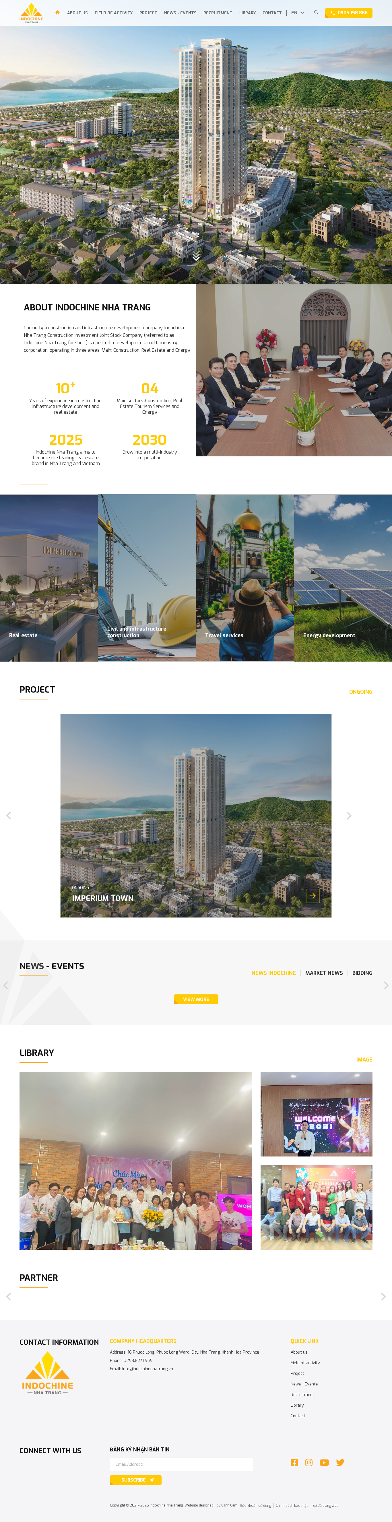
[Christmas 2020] (316, 1207)
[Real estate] (49, 578)
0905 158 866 (353, 13)
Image (364, 1059)
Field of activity (114, 13)
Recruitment (217, 13)
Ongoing (360, 692)
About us (77, 13)
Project (148, 13)
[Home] (57, 13)
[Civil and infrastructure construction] (147, 578)
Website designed (199, 1505)
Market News (324, 973)
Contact (272, 13)
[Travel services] (245, 578)
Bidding (362, 973)
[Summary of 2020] (316, 1114)
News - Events (180, 13)
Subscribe (133, 1480)
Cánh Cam (229, 1505)
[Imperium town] (196, 816)
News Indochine (274, 973)
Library (247, 13)
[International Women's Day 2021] (136, 1161)
